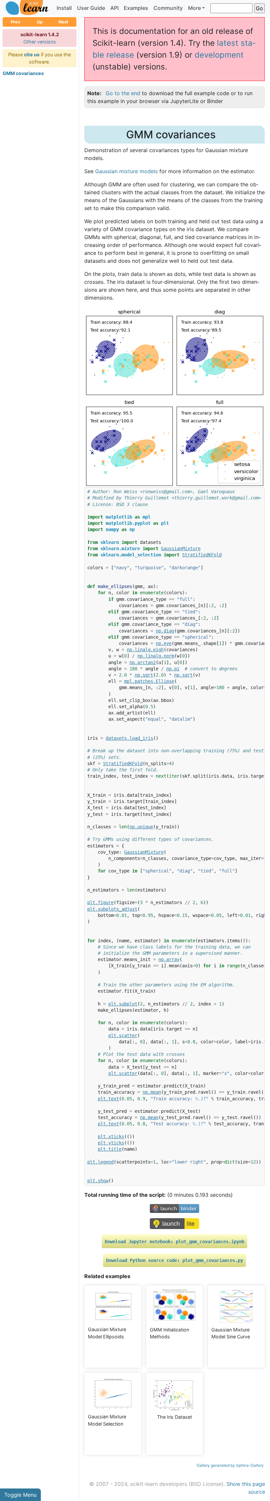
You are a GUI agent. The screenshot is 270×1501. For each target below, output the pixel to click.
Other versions (39, 41)
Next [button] (63, 21)
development (219, 55)
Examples (136, 8)
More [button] (194, 8)
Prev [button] (15, 21)
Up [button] (39, 21)
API (114, 8)
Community (168, 8)
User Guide (91, 8)
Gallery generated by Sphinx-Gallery (230, 1465)
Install (64, 8)
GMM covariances (23, 73)
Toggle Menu (20, 1494)
